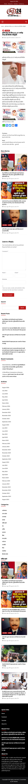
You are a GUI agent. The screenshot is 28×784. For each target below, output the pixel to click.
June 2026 (5, 393)
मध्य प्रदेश (4, 538)
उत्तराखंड (4, 516)
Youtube (16, 3)
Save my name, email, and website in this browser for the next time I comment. (14, 289)
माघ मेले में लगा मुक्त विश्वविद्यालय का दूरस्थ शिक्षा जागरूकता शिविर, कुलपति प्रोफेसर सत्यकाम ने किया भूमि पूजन (13, 367)
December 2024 (6, 449)
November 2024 (6, 452)
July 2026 (4, 390)
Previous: (13, 135)
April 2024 (5, 474)
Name (4, 272)
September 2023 (6, 496)
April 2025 (5, 437)
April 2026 (5, 400)
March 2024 (5, 477)
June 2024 (5, 468)
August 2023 (5, 499)
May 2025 (5, 434)
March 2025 (5, 440)
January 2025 (5, 446)
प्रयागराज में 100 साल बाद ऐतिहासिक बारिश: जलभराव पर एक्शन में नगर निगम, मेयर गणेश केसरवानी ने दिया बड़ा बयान (14, 202)
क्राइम (3, 519)
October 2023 (6, 493)
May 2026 (5, 397)
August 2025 (5, 425)
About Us (10, 3)
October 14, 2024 (14, 37)
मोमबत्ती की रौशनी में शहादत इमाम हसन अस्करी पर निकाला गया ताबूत (14, 342)
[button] (2, 21)
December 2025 (6, 412)
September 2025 (6, 421)
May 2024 (5, 471)
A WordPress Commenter (9, 372)
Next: (13, 142)
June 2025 (5, 431)
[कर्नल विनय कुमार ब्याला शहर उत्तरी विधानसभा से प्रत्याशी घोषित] (14, 218)
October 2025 (6, 418)
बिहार (3, 535)
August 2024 (5, 462)
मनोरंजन (4, 541)
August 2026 (5, 387)
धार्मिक (3, 529)
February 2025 (6, 443)
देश (3, 526)
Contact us (21, 3)
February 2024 (6, 480)
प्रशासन (4, 532)
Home (5, 3)
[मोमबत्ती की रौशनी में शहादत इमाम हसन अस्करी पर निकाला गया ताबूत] (14, 653)
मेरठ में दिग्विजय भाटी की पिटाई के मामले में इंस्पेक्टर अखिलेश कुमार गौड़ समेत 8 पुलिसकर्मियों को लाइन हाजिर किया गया (13, 174)
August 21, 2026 (13, 668)
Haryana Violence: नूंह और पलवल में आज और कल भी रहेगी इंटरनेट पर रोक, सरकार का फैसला (12, 374)
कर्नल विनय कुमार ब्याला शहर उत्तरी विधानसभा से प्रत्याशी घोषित (13, 335)
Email (16, 272)
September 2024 (6, 459)
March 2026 (5, 403)
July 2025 (4, 428)
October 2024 (6, 456)
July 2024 (4, 465)
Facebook (4, 717)
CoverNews (23, 779)
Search (3, 302)
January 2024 (5, 484)
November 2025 (6, 415)
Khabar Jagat (6, 37)
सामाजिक (4, 551)
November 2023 (6, 490)
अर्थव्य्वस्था (4, 510)
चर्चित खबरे (4, 523)
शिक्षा (3, 547)
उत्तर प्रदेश (7, 30)
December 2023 (6, 487)
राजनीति (9, 225)
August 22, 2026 (13, 178)
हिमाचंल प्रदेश (5, 554)
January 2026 (5, 409)
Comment (5, 251)
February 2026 (6, 406)
